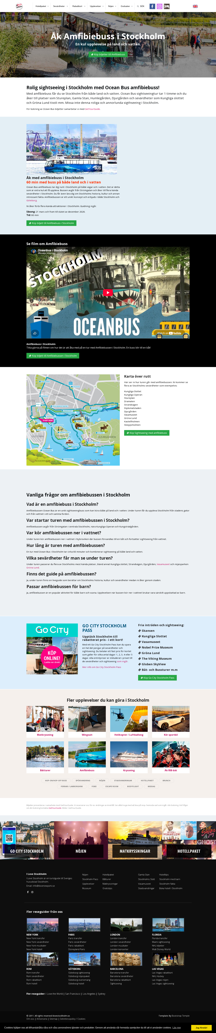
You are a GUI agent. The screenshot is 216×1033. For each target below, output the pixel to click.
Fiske (94, 786)
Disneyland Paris (76, 949)
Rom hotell (31, 983)
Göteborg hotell (76, 983)
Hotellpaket (41, 6)
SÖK (142, 6)
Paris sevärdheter (77, 941)
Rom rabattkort (34, 979)
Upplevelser (95, 6)
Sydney (101, 993)
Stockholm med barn (169, 879)
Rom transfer (33, 972)
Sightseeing (116, 983)
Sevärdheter (59, 6)
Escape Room (112, 786)
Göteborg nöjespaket (79, 976)
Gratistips (107, 888)
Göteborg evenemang (79, 979)
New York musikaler (36, 945)
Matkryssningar (110, 883)
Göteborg (31, 200)
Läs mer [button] (177, 1027)
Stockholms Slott (146, 879)
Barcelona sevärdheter (121, 976)
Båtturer (107, 879)
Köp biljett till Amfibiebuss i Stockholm (52, 223)
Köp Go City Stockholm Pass (158, 677)
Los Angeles (89, 993)
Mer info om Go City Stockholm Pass (101, 667)
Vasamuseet (163, 564)
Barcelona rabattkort (120, 979)
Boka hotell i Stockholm (170, 888)
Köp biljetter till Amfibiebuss (109, 54)
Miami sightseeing (161, 941)
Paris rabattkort (76, 945)
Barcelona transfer (119, 972)
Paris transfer (75, 938)
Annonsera (42, 1018)
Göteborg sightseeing (79, 972)
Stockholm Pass (90, 879)
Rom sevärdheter (35, 976)
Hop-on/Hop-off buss (56, 780)
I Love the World (54, 993)
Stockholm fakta (167, 883)
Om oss (30, 1018)
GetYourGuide (92, 108)
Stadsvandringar (123, 780)
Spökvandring (83, 780)
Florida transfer (160, 938)
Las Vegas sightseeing (163, 983)
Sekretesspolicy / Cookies (72, 1018)
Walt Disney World (161, 949)
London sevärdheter (120, 941)
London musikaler (119, 945)
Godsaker (125, 6)
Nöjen (111, 6)
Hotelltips (164, 874)
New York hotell (34, 949)
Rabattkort (77, 6)
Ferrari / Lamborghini (72, 786)
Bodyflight (133, 786)
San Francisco (72, 993)
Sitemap (54, 1018)
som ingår (122, 661)
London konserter (119, 949)
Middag (151, 786)
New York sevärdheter (37, 941)
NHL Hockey (158, 976)
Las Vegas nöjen (160, 979)
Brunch (166, 780)
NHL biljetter (158, 945)
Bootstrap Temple (181, 1015)
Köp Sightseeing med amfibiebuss (148, 432)
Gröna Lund (32, 567)
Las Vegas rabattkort (162, 972)
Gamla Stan (144, 874)
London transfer (118, 938)
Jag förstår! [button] (201, 1028)
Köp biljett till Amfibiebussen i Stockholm (54, 355)
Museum (86, 888)
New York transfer (35, 938)
